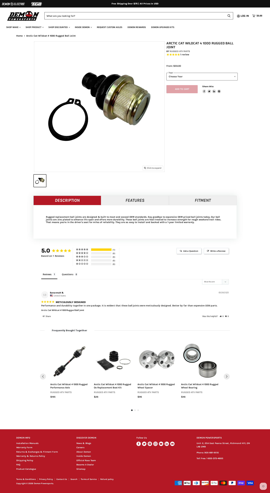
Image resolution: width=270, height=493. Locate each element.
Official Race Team (86, 460)
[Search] (229, 15)
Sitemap (80, 469)
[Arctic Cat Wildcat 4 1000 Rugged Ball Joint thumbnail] (40, 181)
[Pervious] (43, 376)
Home (19, 36)
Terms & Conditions (26, 479)
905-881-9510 (211, 452)
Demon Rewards (137, 27)
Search (73, 479)
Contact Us (61, 479)
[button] (222, 316)
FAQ (18, 464)
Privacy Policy (46, 479)
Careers (80, 447)
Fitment (203, 200)
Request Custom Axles (109, 27)
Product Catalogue (26, 469)
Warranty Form (24, 447)
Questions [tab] (67, 274)
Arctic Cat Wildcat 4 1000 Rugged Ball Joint (62, 310)
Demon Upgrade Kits (162, 27)
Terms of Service (89, 479)
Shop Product (34, 27)
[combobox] (134, 15)
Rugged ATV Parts (180, 51)
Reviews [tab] (47, 274)
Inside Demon (82, 27)
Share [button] (48, 316)
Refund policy (107, 479)
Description (67, 200)
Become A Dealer (85, 464)
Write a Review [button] (217, 251)
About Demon (83, 452)
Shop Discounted (58, 27)
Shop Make (12, 27)
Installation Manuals (27, 443)
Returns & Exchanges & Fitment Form (37, 452)
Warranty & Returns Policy (30, 456)
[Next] (227, 376)
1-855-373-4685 (215, 458)
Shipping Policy (24, 460)
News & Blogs (83, 443)
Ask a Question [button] (190, 251)
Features (134, 200)
